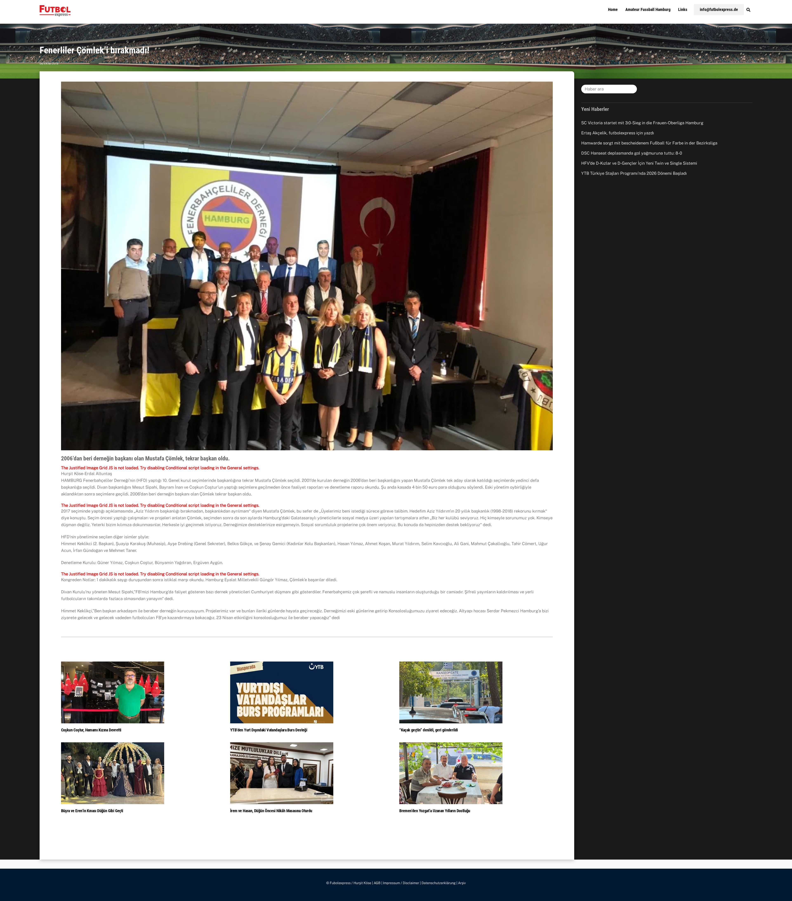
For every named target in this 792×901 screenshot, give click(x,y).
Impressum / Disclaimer (401, 883)
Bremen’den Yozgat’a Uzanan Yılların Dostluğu (434, 810)
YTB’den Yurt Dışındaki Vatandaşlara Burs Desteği (268, 729)
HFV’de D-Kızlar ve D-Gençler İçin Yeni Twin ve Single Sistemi (639, 163)
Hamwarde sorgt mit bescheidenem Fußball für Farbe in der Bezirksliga (649, 143)
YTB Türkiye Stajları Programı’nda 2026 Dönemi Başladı (634, 173)
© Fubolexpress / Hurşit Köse (348, 883)
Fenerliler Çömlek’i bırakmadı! (94, 50)
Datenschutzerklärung (439, 883)
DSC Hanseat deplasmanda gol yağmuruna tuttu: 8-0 (631, 153)
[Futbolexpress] (55, 14)
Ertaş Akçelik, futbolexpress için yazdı (617, 132)
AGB (377, 883)
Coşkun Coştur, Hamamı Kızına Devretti (91, 729)
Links (682, 9)
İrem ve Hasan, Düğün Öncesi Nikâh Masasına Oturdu (271, 810)
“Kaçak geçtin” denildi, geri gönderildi (428, 729)
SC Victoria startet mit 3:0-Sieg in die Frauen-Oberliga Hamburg (642, 122)
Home (613, 9)
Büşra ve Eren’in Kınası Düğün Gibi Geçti (92, 810)
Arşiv (462, 883)
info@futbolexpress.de (719, 9)
